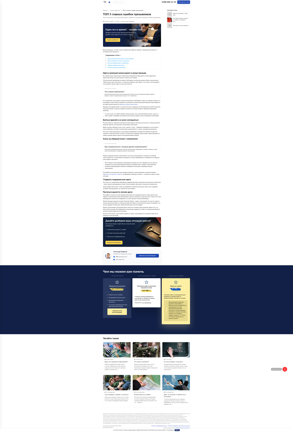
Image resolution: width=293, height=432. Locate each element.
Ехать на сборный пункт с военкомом (118, 63)
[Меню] (105, 2)
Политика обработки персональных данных (179, 425)
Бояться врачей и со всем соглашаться (118, 60)
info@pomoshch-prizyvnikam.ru (182, 427)
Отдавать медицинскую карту (116, 65)
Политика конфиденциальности (159, 425)
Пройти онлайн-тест (113, 40)
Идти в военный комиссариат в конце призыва (121, 58)
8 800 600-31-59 (169, 2)
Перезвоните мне (183, 2)
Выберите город (119, 2)
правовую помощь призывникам (128, 104)
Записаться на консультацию (117, 311)
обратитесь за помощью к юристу (112, 174)
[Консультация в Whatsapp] (285, 369)
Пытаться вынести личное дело (116, 67)
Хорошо (177, 430)
